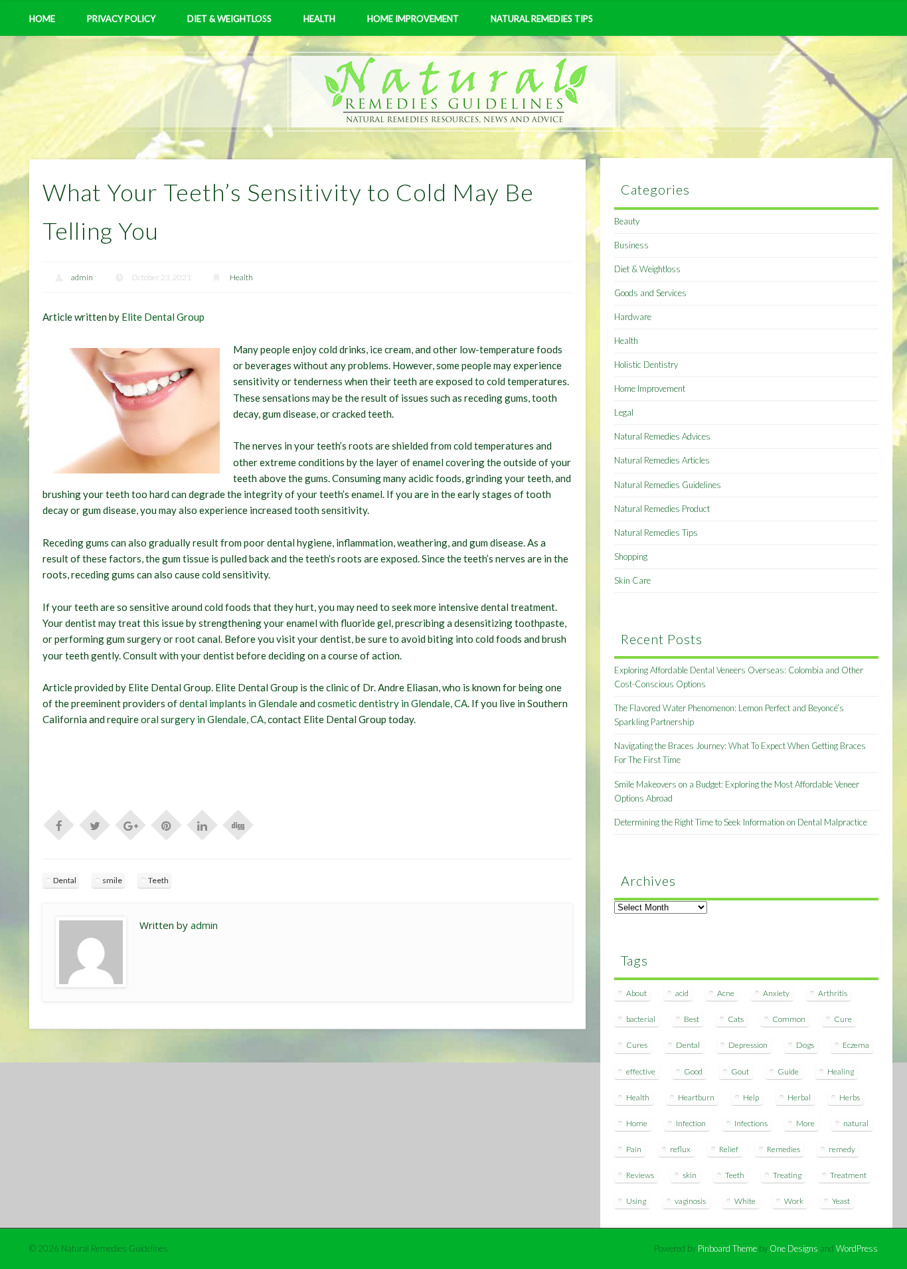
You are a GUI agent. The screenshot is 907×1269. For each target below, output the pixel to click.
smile (112, 880)
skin (690, 1175)
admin (82, 277)
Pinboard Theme (727, 1248)
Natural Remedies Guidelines (667, 484)
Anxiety (776, 993)
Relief (728, 1149)
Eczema (856, 1045)
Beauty (626, 221)
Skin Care (632, 580)
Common (788, 1019)
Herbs (849, 1097)
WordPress (857, 1248)
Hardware (632, 316)
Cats (736, 1019)
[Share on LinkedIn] (202, 824)
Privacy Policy (121, 18)
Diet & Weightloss (229, 18)
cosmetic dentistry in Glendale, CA (392, 703)
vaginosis (690, 1201)
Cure (843, 1019)
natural (855, 1123)
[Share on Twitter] (95, 824)
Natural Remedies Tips (542, 18)
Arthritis (832, 993)
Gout (740, 1071)
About (636, 993)
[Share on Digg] (238, 824)
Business (631, 245)
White (745, 1201)
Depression (748, 1045)
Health (319, 18)
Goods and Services (650, 293)
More (805, 1123)
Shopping (630, 556)
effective (640, 1071)
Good (693, 1071)
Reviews (640, 1175)
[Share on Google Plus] (131, 824)
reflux (680, 1149)
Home (42, 18)
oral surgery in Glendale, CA (202, 719)
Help (751, 1097)
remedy (842, 1149)
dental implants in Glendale (238, 703)
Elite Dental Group (163, 317)
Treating (787, 1175)
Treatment (848, 1175)
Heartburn (696, 1097)
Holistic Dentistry (646, 364)
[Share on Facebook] (59, 824)
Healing (840, 1071)
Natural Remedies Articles (662, 460)
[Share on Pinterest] (166, 824)
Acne (725, 993)
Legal (623, 412)
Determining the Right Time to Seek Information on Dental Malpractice (740, 822)
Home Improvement (413, 18)
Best (691, 1019)
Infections (751, 1123)
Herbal (799, 1097)
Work (793, 1201)
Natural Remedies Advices (662, 436)
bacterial (640, 1019)
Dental (64, 880)
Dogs (805, 1045)
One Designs (794, 1248)
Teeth (158, 880)
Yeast (841, 1201)
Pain (633, 1149)
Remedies (783, 1149)
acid (682, 993)
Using (636, 1201)
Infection (691, 1123)
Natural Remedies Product (662, 508)
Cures (636, 1045)
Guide (788, 1071)
